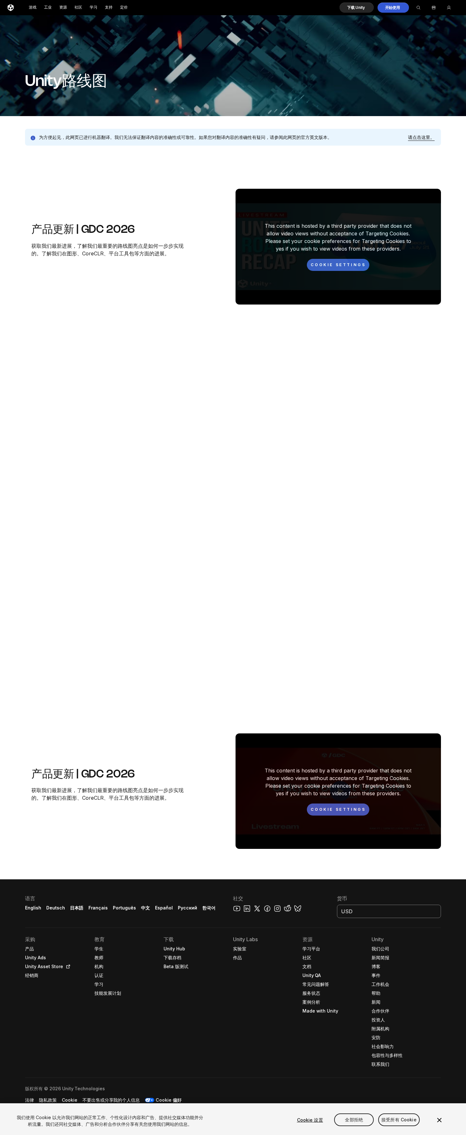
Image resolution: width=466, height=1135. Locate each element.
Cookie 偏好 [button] (169, 1100)
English (33, 907)
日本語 (76, 907)
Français (98, 907)
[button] (357, 8)
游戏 (32, 7)
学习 (93, 7)
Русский (187, 907)
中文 (145, 907)
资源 (63, 7)
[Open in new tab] (67, 966)
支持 (109, 7)
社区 (78, 7)
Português (124, 907)
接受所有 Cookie (399, 1120)
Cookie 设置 (310, 1120)
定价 (124, 7)
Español (164, 907)
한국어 (209, 907)
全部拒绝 (354, 1120)
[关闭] (439, 1120)
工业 (48, 7)
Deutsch (55, 907)
